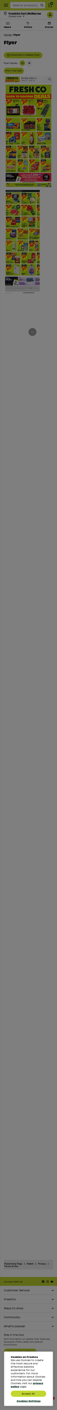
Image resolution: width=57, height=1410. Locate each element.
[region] (28, 1378)
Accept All (28, 1393)
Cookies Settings (29, 1400)
